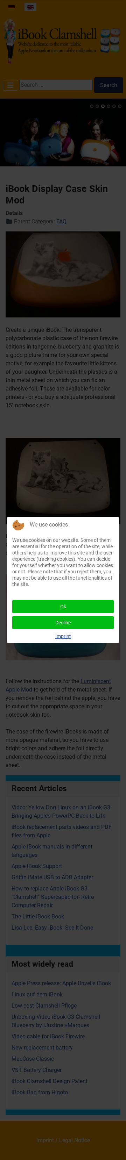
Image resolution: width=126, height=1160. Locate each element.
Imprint (63, 636)
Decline (63, 622)
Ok (63, 606)
